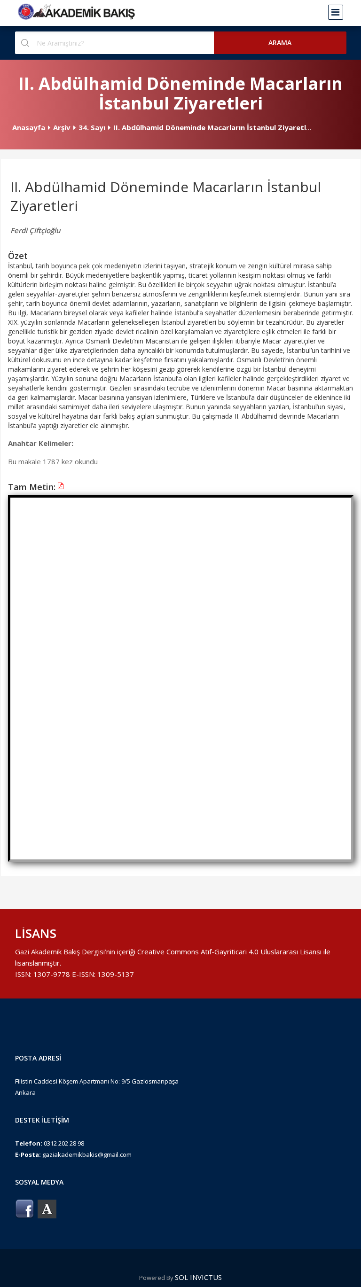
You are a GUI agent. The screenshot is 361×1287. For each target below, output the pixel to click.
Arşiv (62, 127)
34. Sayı (91, 127)
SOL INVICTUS (198, 1277)
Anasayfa (28, 127)
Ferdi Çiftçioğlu (35, 230)
